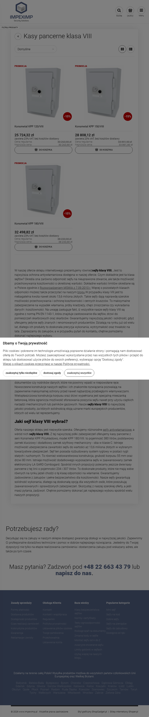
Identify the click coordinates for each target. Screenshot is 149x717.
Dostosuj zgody (52, 372)
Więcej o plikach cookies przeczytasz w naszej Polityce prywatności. (46, 364)
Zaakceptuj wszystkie (79, 372)
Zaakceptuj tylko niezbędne (21, 372)
